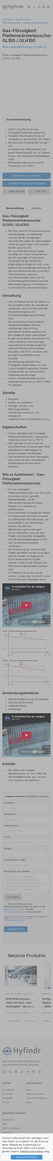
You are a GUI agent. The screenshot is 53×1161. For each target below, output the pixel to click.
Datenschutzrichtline (32, 1151)
